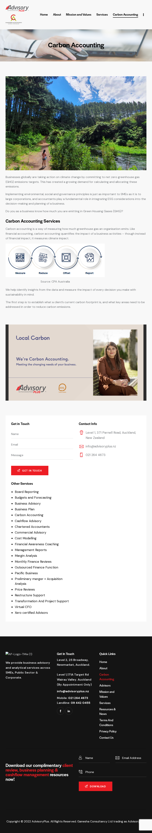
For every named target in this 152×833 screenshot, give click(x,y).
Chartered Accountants (32, 527)
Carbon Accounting (29, 515)
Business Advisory (28, 503)
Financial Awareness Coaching (37, 544)
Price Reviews (25, 589)
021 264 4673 (95, 455)
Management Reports (31, 550)
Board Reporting (27, 492)
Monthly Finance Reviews (33, 562)
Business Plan (24, 509)
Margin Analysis (26, 556)
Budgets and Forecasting (33, 497)
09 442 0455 (80, 703)
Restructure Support (30, 595)
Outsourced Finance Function (36, 567)
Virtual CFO (23, 607)
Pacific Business (26, 573)
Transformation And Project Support (42, 601)
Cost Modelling (26, 538)
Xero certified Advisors (31, 613)
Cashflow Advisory (28, 521)
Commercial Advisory (30, 532)
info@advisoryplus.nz (101, 446)
